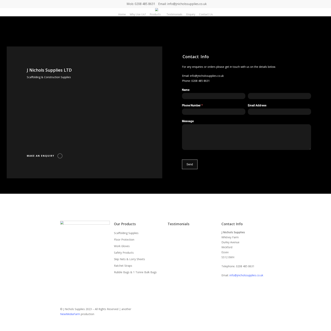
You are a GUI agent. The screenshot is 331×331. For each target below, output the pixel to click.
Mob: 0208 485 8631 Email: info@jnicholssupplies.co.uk (167, 4)
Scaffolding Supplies (126, 233)
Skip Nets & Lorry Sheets (129, 259)
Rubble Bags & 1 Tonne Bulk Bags (135, 272)
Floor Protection (124, 239)
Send (190, 164)
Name (185, 89)
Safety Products (124, 252)
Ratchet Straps (123, 265)
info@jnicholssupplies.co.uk (207, 76)
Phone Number (192, 105)
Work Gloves (122, 246)
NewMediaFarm (70, 314)
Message (188, 121)
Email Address (257, 105)
